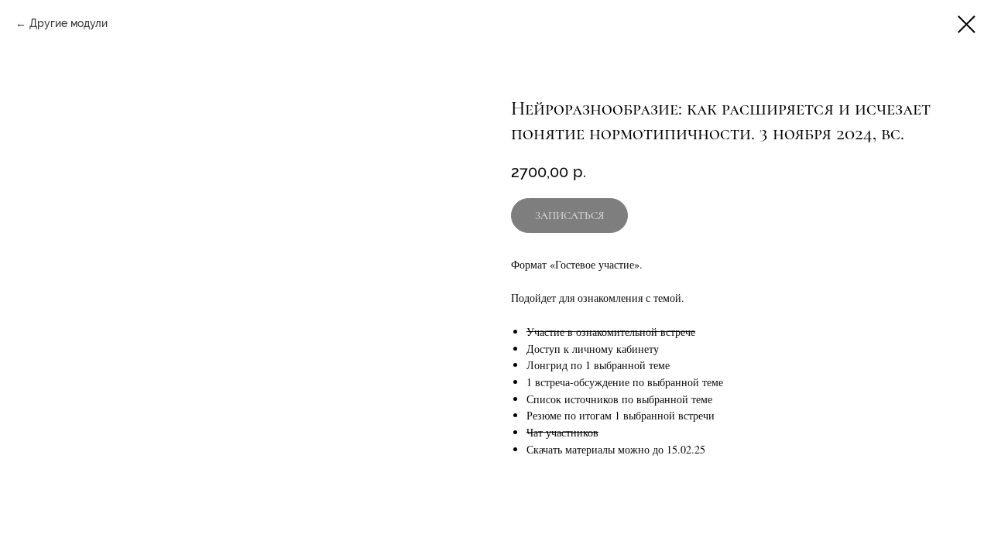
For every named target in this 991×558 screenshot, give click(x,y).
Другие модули (68, 23)
